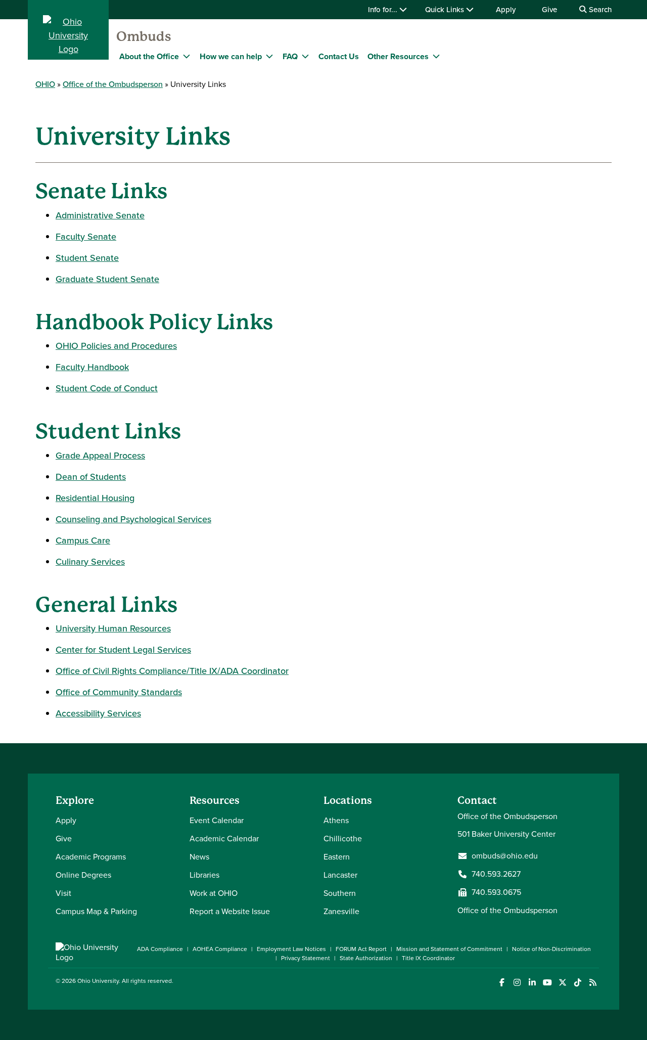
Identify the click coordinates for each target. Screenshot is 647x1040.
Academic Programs (91, 857)
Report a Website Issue (230, 911)
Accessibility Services (98, 713)
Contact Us (338, 56)
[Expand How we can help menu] (269, 56)
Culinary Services (90, 561)
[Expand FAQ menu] (305, 56)
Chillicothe (343, 838)
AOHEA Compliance (220, 949)
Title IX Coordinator (428, 958)
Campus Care (83, 540)
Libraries (204, 875)
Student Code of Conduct (107, 388)
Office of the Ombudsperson (113, 84)
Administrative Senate (100, 215)
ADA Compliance (160, 949)
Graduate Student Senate (107, 279)
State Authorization (366, 958)
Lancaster (340, 875)
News (199, 857)
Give (549, 9)
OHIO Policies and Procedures (116, 345)
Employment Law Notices (291, 949)
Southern (340, 893)
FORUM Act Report (361, 949)
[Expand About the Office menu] (186, 56)
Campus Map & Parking (96, 911)
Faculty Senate (86, 236)
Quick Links (445, 9)
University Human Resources (113, 628)
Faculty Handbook (92, 367)
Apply (506, 9)
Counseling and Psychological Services (133, 519)
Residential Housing (95, 498)
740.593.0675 (496, 892)
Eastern (337, 857)
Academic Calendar (224, 838)
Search (599, 9)
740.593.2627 (496, 874)
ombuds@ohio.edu (505, 856)
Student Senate (87, 257)
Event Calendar (217, 820)
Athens (336, 820)
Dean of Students (91, 476)
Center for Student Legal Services (123, 649)
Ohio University (98, 980)
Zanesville (341, 911)
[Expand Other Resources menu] (436, 56)
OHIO (45, 84)
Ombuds (143, 36)
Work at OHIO (214, 893)
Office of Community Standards (119, 692)
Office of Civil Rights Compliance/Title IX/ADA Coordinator (172, 670)
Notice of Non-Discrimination (551, 949)
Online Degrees (83, 875)
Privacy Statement (305, 958)
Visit (63, 893)
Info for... (383, 9)
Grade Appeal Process (100, 455)
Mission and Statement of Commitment (449, 949)
